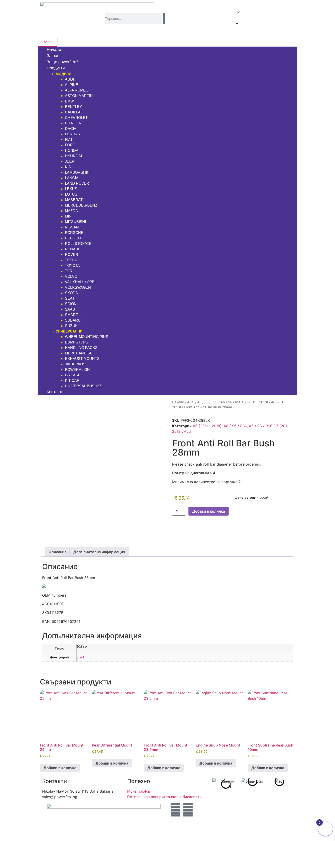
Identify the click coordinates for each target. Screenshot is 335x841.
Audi (190, 402)
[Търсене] (164, 18)
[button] (265, 18)
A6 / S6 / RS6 (207, 402)
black (81, 657)
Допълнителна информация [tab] (99, 552)
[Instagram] (175, 809)
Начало (178, 402)
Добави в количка (208, 511)
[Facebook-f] (188, 809)
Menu (49, 41)
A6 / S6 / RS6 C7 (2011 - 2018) (244, 402)
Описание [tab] (58, 552)
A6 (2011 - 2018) (207, 426)
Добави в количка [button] (60, 767)
